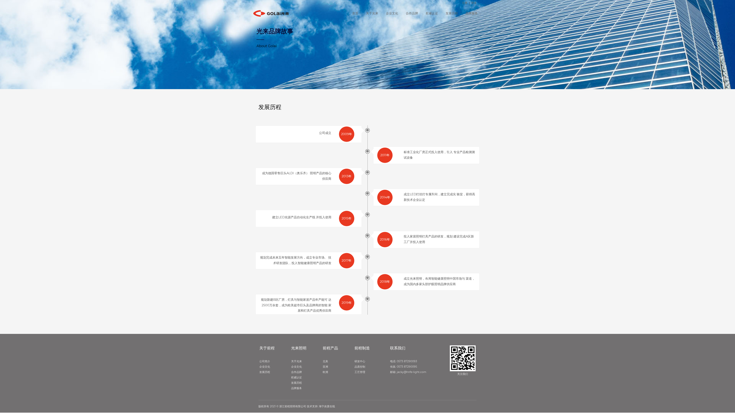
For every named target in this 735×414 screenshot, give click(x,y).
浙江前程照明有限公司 (292, 406)
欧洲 (325, 372)
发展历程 (452, 13)
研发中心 (359, 361)
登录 (474, 3)
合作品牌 (412, 13)
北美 (325, 361)
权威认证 (432, 13)
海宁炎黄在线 (327, 406)
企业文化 (392, 13)
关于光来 (372, 13)
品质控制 (359, 366)
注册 (464, 3)
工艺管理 (359, 372)
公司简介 (264, 361)
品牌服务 (472, 13)
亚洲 (325, 366)
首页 (355, 13)
